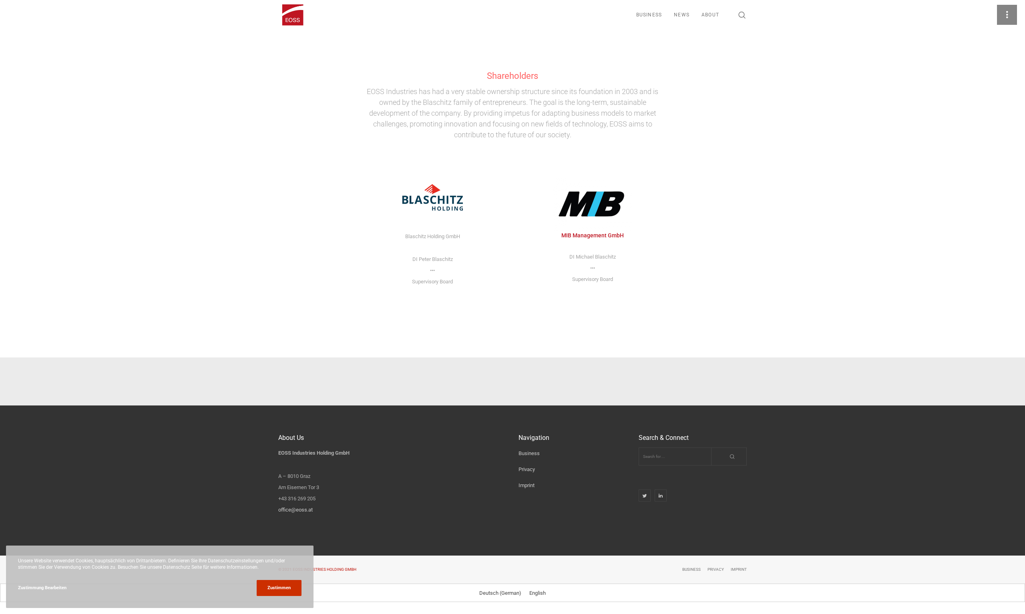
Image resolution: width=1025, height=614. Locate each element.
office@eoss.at (295, 510)
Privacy (527, 469)
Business (529, 453)
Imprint (527, 485)
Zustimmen (279, 587)
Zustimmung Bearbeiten (42, 587)
